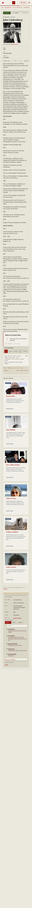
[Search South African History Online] (13, 2)
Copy (26, 355)
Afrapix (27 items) (17, 618)
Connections (7, 60)
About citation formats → (22, 370)
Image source (14, 44)
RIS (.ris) (20, 367)
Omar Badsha (10, 430)
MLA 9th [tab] (20, 351)
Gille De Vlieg (11, 498)
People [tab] (8, 622)
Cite (18, 60)
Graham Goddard (12, 532)
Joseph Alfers (10, 396)
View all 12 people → (10, 659)
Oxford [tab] (16, 351)
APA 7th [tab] (6, 351)
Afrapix (6, 664)
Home (2, 7)
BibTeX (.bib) (11, 367)
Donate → (5, 588)
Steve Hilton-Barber (13, 465)
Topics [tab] (14, 622)
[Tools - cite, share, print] (17, 2)
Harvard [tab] (11, 351)
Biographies (8, 7)
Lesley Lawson (11, 567)
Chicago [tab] (25, 351)
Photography (27, 7)
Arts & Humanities (17, 7)
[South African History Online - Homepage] (3, 2)
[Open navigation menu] (29, 2)
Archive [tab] (20, 622)
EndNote (6, 370)
